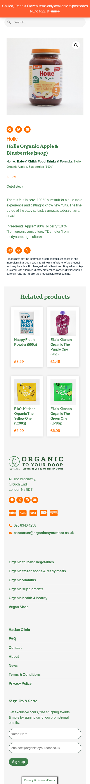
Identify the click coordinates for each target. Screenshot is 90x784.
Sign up (18, 762)
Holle (12, 139)
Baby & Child (26, 161)
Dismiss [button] (53, 11)
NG (9, 250)
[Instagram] (27, 500)
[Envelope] (34, 500)
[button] (76, 45)
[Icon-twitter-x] (19, 500)
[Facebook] (12, 500)
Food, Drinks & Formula (55, 161)
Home (11, 161)
